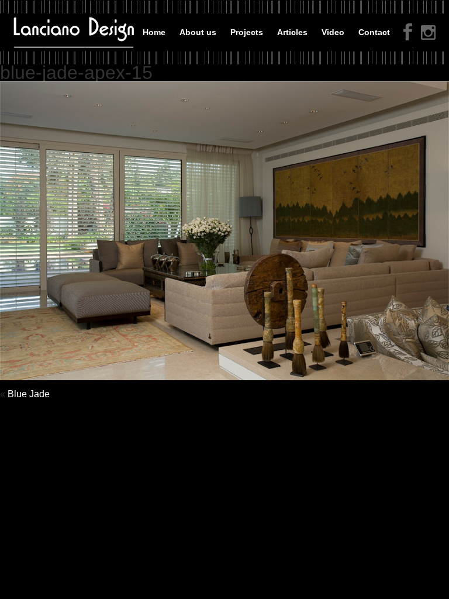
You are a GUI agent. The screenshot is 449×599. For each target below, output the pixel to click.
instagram (428, 33)
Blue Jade (29, 394)
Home (154, 32)
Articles (292, 32)
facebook (407, 31)
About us (197, 32)
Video (333, 32)
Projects (246, 32)
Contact (374, 32)
